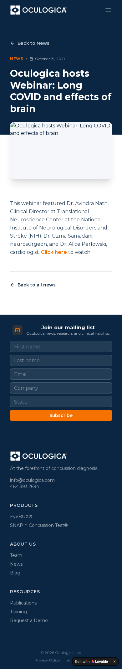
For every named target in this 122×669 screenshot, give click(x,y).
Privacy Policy (47, 660)
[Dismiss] (114, 661)
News (16, 564)
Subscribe (61, 415)
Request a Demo (29, 620)
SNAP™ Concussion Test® (39, 525)
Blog (15, 573)
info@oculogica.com (32, 480)
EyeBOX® (21, 516)
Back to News (33, 43)
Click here (54, 252)
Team (16, 555)
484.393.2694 (24, 486)
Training (18, 612)
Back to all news (37, 285)
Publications (23, 603)
